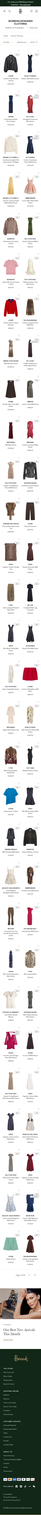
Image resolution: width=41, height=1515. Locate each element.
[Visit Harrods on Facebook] (17, 1486)
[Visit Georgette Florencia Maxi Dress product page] (30, 91)
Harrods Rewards (9, 1425)
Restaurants (7, 1380)
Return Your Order (10, 1406)
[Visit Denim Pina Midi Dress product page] (30, 620)
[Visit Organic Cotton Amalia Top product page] (11, 539)
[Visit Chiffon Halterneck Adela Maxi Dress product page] (30, 335)
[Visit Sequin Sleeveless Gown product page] (30, 50)
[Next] (29, 1275)
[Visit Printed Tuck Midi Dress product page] (30, 862)
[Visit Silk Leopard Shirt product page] (30, 946)
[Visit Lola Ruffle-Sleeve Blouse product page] (11, 987)
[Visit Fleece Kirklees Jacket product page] (30, 824)
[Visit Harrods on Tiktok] (25, 1486)
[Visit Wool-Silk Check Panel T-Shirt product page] (11, 254)
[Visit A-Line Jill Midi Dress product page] (30, 1027)
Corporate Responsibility (12, 1459)
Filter (32, 42)
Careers (6, 1463)
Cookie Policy (8, 1444)
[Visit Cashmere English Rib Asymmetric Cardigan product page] (11, 132)
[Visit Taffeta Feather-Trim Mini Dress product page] (30, 254)
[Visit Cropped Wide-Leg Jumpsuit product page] (30, 580)
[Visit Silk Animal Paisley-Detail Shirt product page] (11, 742)
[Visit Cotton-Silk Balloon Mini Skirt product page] (30, 661)
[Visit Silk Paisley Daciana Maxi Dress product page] (30, 987)
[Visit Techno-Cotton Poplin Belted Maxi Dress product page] (11, 172)
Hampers (6, 1410)
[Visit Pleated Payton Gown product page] (30, 742)
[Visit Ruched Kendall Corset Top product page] (11, 498)
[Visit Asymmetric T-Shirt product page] (11, 783)
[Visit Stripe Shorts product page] (11, 1231)
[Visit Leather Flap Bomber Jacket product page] (11, 50)
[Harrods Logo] (20, 1358)
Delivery (6, 1395)
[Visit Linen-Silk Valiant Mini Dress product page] (30, 172)
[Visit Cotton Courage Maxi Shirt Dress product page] (30, 1231)
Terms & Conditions (10, 1497)
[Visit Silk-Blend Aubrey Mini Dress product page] (30, 783)
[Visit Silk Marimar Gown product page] (11, 335)
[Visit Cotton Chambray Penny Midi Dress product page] (30, 132)
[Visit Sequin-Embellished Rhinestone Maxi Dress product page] (11, 1068)
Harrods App (8, 1414)
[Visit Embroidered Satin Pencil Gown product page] (11, 91)
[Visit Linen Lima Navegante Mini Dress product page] (11, 1190)
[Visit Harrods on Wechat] (34, 1486)
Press (5, 1467)
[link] (20, 1303)
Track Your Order (9, 1402)
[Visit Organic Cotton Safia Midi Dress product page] (30, 1068)
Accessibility (7, 1494)
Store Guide (7, 1376)
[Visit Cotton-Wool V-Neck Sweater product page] (11, 295)
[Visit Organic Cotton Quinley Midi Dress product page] (30, 1149)
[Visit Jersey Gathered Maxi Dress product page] (30, 213)
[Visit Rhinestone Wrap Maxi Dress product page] (11, 1149)
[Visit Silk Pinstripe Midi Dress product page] (11, 824)
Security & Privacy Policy (11, 1500)
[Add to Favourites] (19, 50)
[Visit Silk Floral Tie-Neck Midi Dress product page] (30, 702)
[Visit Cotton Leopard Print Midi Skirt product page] (30, 295)
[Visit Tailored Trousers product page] (30, 498)
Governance (7, 1471)
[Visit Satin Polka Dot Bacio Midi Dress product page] (30, 1109)
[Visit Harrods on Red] (30, 1486)
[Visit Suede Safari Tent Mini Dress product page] (11, 376)
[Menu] (4, 11)
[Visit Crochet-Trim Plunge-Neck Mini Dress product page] (11, 1027)
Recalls (6, 1440)
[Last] (35, 1275)
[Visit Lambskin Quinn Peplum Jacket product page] (30, 457)
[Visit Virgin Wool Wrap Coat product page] (11, 702)
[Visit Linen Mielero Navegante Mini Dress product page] (11, 862)
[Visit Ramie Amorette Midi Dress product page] (30, 539)
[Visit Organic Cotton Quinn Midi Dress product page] (11, 1109)
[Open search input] (9, 11)
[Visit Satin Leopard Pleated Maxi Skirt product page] (11, 580)
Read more (34, 27)
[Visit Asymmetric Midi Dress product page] (30, 903)
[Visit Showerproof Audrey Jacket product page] (11, 213)
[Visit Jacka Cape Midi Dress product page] (30, 376)
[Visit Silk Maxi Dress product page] (11, 417)
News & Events (8, 1384)
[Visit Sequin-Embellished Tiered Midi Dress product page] (11, 457)
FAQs (5, 1433)
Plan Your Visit (8, 1372)
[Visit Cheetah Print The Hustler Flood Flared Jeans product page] (11, 903)
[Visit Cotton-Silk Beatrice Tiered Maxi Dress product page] (30, 1190)
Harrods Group (8, 1455)
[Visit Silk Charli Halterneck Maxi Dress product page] (11, 946)
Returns (6, 1398)
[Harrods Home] (20, 11)
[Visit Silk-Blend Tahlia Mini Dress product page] (11, 620)
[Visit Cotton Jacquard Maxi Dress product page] (30, 417)
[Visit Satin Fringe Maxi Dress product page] (11, 661)
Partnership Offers (10, 1429)
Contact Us (7, 1437)
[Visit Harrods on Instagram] (21, 1486)
